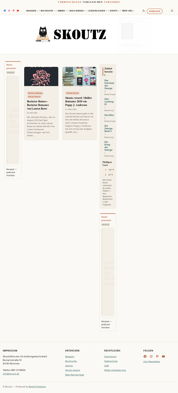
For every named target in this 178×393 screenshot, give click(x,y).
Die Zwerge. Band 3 (108, 128)
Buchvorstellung (35, 93)
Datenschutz (111, 361)
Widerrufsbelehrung (115, 370)
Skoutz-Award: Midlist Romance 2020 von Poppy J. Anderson (78, 101)
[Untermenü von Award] (66, 10)
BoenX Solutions (37, 386)
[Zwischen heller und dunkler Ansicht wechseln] (144, 11)
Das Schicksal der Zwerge (109, 84)
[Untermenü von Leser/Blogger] (106, 10)
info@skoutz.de (11, 373)
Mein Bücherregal (74, 374)
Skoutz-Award (34, 97)
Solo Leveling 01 (109, 102)
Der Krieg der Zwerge (108, 146)
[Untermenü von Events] (118, 10)
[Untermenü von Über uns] (133, 10)
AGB (106, 365)
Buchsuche (71, 361)
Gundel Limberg (131, 45)
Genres (69, 365)
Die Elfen (109, 115)
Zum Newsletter (151, 361)
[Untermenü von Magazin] (37, 10)
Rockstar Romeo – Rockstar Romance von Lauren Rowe (38, 105)
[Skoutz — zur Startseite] (70, 34)
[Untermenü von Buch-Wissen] (85, 10)
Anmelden (154, 11)
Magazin (69, 356)
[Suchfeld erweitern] (172, 10)
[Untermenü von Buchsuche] (54, 10)
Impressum (110, 356)
